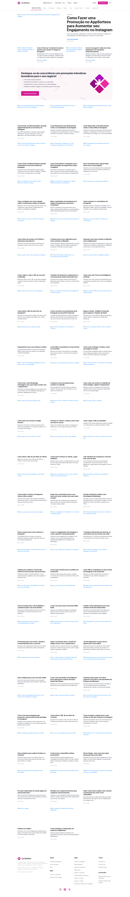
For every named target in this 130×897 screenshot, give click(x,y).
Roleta (65, 8)
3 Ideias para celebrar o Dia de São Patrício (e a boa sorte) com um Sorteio (31, 570)
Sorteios (59, 8)
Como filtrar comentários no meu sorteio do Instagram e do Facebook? (97, 570)
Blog (51, 867)
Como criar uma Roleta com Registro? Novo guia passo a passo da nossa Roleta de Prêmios (63, 679)
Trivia (70, 8)
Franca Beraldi (42, 60)
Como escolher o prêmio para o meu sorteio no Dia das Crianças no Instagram (97, 716)
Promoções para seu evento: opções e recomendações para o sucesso (31, 642)
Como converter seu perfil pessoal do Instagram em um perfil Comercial (63, 312)
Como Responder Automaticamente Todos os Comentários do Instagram (63, 127)
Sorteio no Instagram (79, 861)
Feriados (87, 8)
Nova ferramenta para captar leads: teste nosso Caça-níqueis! (96, 164)
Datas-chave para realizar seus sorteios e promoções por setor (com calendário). (97, 792)
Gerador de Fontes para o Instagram (83, 883)
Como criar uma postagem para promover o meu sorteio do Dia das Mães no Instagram (32, 717)
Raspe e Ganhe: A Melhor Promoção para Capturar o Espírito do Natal (96, 312)
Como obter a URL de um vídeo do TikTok (32, 457)
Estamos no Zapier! (24, 828)
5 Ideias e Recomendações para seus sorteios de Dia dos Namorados (96, 606)
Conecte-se (102, 861)
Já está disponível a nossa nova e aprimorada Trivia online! (95, 642)
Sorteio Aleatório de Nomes (81, 875)
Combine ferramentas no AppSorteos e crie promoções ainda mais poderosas (64, 276)
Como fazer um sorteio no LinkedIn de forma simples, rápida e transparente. (96, 384)
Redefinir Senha (103, 867)
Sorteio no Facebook (79, 867)
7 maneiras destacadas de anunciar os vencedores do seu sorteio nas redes (97, 533)
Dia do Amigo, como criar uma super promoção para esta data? (96, 754)
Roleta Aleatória (78, 864)
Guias (44, 8)
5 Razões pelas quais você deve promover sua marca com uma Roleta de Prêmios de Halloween (97, 679)
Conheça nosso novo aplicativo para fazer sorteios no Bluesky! (63, 240)
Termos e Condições (55, 874)
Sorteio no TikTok (78, 881)
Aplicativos (48, 3)
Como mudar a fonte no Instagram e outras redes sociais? (30, 495)
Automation (60, 3)
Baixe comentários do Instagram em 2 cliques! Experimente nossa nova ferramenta (63, 203)
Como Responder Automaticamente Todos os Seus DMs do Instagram (96, 127)
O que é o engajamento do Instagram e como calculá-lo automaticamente (64, 533)
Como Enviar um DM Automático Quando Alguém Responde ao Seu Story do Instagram (32, 127)
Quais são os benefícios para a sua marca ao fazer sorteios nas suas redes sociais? (64, 496)
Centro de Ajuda (54, 864)
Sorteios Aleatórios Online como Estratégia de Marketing (94, 495)
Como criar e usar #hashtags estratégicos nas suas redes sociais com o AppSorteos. (32, 385)
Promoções (51, 8)
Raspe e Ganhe (79, 8)
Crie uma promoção (30, 93)
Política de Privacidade (56, 877)
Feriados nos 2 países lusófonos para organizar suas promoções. (63, 792)
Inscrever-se (103, 3)
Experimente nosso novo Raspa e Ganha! (32, 347)
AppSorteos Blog (36, 8)
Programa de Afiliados (55, 861)
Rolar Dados (77, 870)
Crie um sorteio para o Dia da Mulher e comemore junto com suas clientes (31, 606)
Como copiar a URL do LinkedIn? (94, 421)
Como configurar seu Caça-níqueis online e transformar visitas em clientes (31, 202)
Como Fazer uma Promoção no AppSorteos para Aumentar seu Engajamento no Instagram (89, 24)
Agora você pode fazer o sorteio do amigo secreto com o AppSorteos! (63, 642)
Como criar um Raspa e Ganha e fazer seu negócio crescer (96, 348)
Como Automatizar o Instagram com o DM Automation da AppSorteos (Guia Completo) (63, 165)
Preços (69, 3)
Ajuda (75, 3)
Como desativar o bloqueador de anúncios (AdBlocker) (62, 829)
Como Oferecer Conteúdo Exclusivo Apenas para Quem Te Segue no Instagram (50, 49)
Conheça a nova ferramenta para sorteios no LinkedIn (62, 384)
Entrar (94, 3)
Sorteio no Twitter (78, 878)
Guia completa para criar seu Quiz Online (32, 678)
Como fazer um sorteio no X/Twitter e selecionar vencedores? (31, 240)
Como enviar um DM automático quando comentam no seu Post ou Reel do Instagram (32, 165)
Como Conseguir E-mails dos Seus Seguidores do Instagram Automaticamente (98, 49)
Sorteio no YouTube (79, 872)
